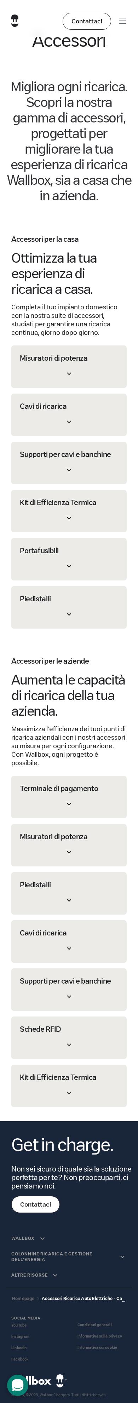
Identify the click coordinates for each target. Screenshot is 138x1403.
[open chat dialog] (17, 1385)
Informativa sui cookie (97, 1348)
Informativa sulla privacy (99, 1336)
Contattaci (86, 21)
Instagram (20, 1337)
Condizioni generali (94, 1325)
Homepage (23, 1298)
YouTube (19, 1325)
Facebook (20, 1359)
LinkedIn (19, 1348)
